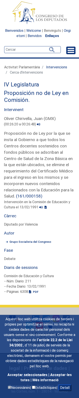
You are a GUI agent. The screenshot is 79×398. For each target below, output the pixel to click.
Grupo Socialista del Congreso (30, 241)
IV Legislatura (21, 84)
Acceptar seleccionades (27, 375)
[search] (32, 49)
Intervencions (56, 67)
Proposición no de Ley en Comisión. (36, 96)
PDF (35, 291)
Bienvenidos (14, 31)
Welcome (33, 31)
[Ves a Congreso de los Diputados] (39, 12)
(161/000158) (29, 196)
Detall (65, 388)
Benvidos (35, 36)
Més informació (45, 380)
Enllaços (52, 36)
